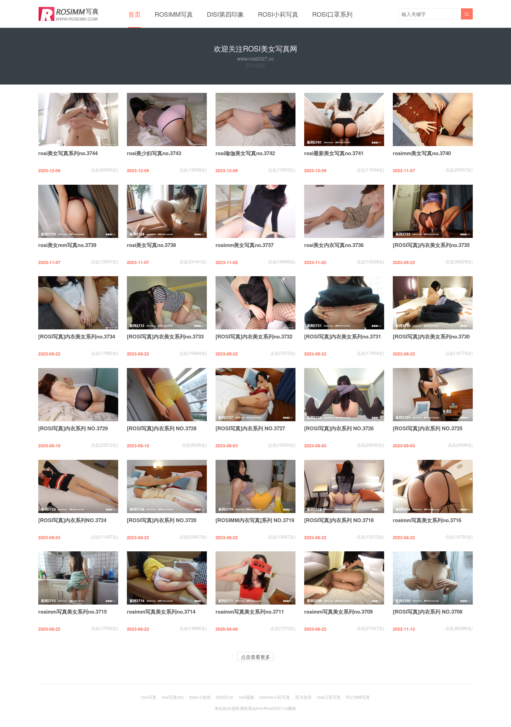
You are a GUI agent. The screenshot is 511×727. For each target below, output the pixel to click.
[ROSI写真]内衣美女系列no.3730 (431, 336)
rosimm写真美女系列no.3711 (250, 611)
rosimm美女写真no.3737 (245, 245)
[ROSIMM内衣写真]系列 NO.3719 (255, 520)
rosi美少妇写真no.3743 (154, 153)
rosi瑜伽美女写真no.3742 (245, 153)
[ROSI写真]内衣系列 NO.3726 (339, 428)
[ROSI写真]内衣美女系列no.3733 (165, 336)
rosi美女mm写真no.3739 (67, 245)
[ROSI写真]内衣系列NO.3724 (72, 520)
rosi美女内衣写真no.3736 (334, 245)
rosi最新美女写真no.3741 (334, 153)
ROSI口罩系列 (332, 13)
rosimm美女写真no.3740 (422, 153)
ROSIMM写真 (174, 13)
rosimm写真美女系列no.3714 (161, 611)
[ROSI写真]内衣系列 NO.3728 (161, 428)
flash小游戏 (200, 697)
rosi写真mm (173, 697)
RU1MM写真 (358, 697)
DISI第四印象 (225, 13)
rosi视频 (246, 697)
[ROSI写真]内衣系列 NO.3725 (427, 428)
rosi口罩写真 (329, 697)
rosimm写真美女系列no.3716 (427, 520)
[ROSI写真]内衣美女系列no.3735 (431, 245)
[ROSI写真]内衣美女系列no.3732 (254, 336)
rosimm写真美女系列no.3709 (338, 611)
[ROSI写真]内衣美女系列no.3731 (342, 336)
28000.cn (225, 697)
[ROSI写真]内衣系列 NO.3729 (73, 428)
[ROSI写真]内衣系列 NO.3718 (339, 520)
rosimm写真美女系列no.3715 (72, 611)
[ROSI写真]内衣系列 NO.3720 (161, 520)
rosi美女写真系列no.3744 (68, 153)
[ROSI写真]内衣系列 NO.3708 (427, 611)
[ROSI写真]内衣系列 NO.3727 (250, 428)
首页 (134, 13)
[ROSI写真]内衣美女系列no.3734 (76, 336)
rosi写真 (148, 697)
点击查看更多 (255, 656)
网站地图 (255, 65)
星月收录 (303, 697)
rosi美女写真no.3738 (151, 245)
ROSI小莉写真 (278, 13)
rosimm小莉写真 (274, 697)
